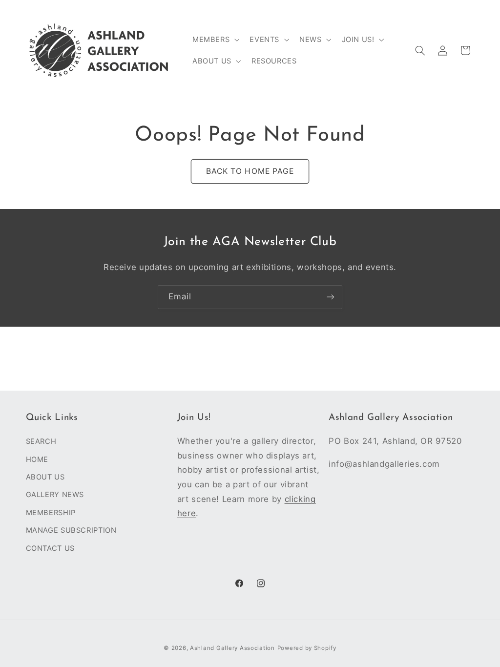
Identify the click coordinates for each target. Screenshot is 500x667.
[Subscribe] (330, 297)
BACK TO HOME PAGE (250, 171)
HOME (37, 459)
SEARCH (41, 441)
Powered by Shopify (306, 648)
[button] (214, 39)
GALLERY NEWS (55, 494)
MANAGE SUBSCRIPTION (71, 530)
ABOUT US (45, 477)
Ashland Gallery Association (232, 648)
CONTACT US (50, 548)
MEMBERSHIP (51, 512)
